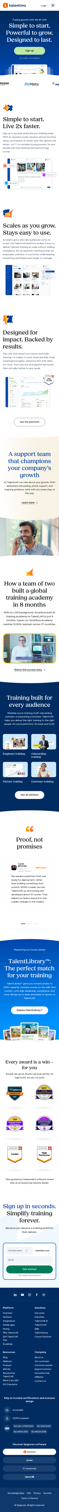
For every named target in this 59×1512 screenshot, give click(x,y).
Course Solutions (43, 1337)
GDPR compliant (21, 1418)
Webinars (7, 1361)
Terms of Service (29, 1498)
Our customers (42, 1361)
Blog (5, 1357)
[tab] (23, 923)
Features (7, 1317)
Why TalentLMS (10, 1333)
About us (39, 1357)
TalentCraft (41, 1325)
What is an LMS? (11, 1381)
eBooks (6, 1369)
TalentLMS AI (41, 1321)
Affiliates (39, 1377)
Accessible (18, 1410)
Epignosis (21, 1505)
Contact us (40, 1381)
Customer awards (43, 1365)
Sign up (29, 51)
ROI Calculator (10, 1384)
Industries (39, 1317)
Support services (43, 1369)
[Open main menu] (53, 5)
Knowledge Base (16, 1493)
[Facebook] (36, 1294)
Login (43, 6)
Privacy (37, 1493)
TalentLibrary (41, 1333)
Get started (29, 1269)
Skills (37, 1329)
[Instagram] (29, 1294)
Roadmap (8, 1344)
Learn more (28, 503)
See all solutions (30, 795)
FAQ (29, 1493)
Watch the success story (28, 670)
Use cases (40, 1313)
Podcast (7, 1365)
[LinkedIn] (15, 1294)
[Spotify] (43, 1294)
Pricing (6, 1329)
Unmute (49, 640)
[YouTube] (22, 1294)
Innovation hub (42, 1373)
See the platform (29, 422)
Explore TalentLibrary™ (29, 1010)
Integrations (9, 1321)
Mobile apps (9, 1325)
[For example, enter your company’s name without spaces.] (26, 1250)
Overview (7, 1313)
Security (47, 1493)
